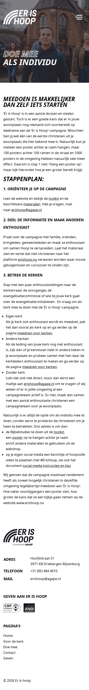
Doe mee (10, 647)
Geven (8, 658)
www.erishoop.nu (30, 503)
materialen (31, 204)
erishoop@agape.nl (26, 210)
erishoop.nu (27, 259)
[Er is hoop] (20, 17)
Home (8, 635)
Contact (9, 652)
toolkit (54, 198)
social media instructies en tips (47, 465)
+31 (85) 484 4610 (43, 571)
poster (17, 437)
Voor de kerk (13, 641)
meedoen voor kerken (34, 333)
